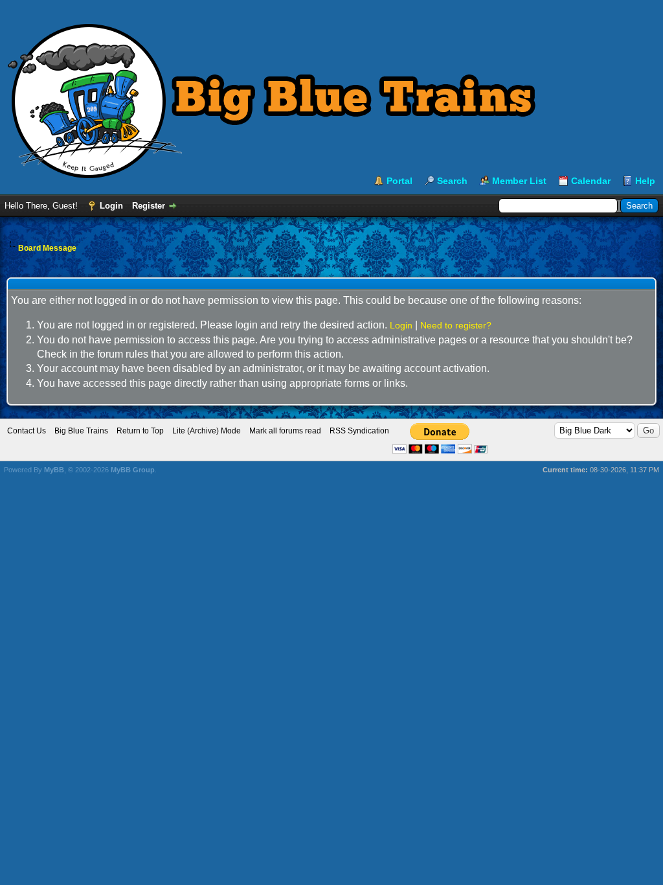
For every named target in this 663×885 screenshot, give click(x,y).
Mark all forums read (285, 430)
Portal (399, 181)
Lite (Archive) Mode (206, 430)
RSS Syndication (359, 430)
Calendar (591, 181)
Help (645, 181)
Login (111, 206)
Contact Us (26, 430)
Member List (519, 181)
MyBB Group (133, 470)
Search (452, 181)
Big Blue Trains (81, 430)
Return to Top (140, 430)
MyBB (54, 470)
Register (148, 206)
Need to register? (455, 325)
